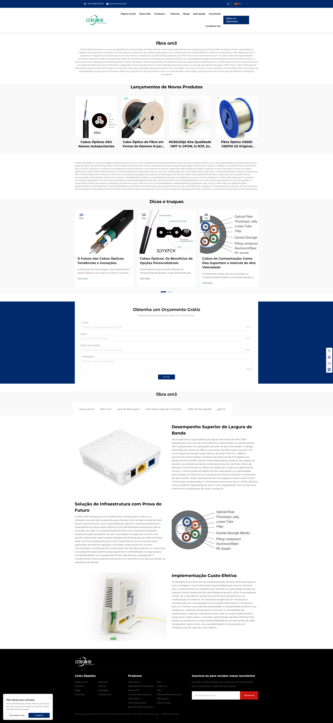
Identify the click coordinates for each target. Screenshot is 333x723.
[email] (329, 363)
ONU (159, 682)
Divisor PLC (162, 686)
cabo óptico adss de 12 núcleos (163, 409)
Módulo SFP (134, 690)
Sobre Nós (145, 13)
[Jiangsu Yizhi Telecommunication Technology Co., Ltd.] (96, 20)
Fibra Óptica (134, 682)
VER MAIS (82, 278)
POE (159, 690)
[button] (163, 291)
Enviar (166, 377)
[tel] (329, 351)
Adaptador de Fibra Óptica (141, 686)
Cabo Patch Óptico (137, 703)
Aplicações (199, 13)
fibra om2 (105, 409)
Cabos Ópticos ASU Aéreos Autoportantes (96, 144)
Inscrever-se (249, 695)
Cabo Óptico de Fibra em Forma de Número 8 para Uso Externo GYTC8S (143, 144)
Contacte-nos (213, 26)
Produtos (159, 13)
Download (214, 13)
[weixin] (329, 369)
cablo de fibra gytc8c (199, 409)
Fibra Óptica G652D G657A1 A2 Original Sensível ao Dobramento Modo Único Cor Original (237, 144)
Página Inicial (128, 13)
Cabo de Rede (163, 703)
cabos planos (86, 409)
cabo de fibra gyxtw (128, 409)
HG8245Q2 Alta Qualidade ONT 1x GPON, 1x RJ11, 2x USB (190, 144)
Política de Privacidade (170, 714)
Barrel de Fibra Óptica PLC (141, 707)
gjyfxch (221, 409)
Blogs (186, 13)
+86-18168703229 (95, 3)
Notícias (175, 13)
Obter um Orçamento (232, 20)
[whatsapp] (329, 357)
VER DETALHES (96, 116)
